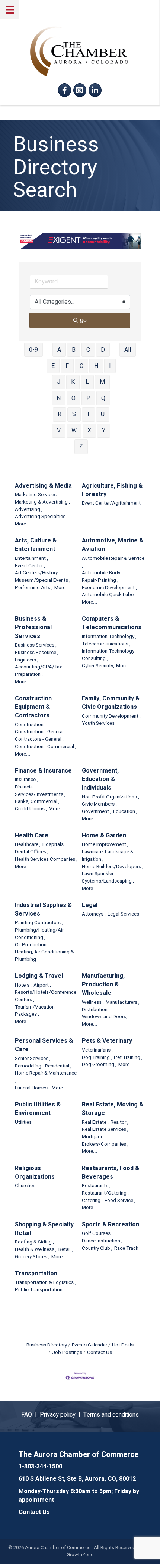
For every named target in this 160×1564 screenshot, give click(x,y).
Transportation (36, 1273)
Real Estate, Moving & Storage (112, 1109)
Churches (25, 1185)
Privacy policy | (61, 1414)
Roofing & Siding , (34, 1242)
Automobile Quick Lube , (109, 594)
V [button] (59, 430)
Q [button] (103, 398)
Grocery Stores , (32, 1257)
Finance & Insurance (43, 771)
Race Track (126, 1248)
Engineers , (26, 660)
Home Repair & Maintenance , (46, 1077)
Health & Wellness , (36, 1249)
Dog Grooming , (99, 1064)
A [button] (59, 349)
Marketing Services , (37, 494)
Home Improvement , (105, 844)
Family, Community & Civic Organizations (111, 702)
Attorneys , (94, 914)
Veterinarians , (97, 1050)
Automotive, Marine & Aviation (112, 545)
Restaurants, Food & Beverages (110, 1172)
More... (23, 524)
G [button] (81, 366)
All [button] (127, 349)
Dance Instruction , (102, 1241)
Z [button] (81, 446)
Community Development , (111, 716)
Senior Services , (33, 1058)
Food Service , (120, 1200)
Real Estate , (95, 1122)
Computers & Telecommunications (111, 623)
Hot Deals (123, 1345)
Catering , (92, 1200)
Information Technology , (109, 636)
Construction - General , (40, 731)
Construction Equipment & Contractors (33, 707)
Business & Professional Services (33, 627)
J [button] (58, 382)
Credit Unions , (31, 809)
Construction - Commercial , (45, 746)
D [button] (103, 349)
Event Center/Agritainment (111, 503)
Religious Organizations (35, 1172)
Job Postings (67, 1352)
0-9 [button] (33, 349)
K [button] (73, 382)
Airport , (42, 985)
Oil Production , (32, 945)
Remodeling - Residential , (43, 1066)
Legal (89, 905)
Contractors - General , (39, 739)
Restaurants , (96, 1185)
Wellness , (93, 1002)
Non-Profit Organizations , (110, 797)
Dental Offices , (31, 852)
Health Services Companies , (46, 859)
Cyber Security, (98, 666)
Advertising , (28, 509)
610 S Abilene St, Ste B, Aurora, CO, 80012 (77, 1478)
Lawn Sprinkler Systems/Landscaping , (108, 877)
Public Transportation (39, 1290)
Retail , (65, 1249)
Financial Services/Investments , (40, 791)
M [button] (102, 382)
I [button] (110, 366)
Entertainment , (31, 558)
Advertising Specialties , (41, 516)
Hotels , (23, 985)
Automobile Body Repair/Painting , (101, 577)
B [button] (74, 349)
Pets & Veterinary (107, 1041)
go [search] (83, 320)
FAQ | (30, 1414)
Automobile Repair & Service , (113, 562)
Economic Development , (109, 587)
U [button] (103, 414)
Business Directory (46, 1345)
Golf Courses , (97, 1233)
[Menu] (9, 9)
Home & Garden (104, 835)
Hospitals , (54, 844)
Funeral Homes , (32, 1088)
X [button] (89, 430)
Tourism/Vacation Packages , (35, 1011)
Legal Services (123, 914)
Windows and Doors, (104, 1016)
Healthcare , (28, 844)
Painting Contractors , (39, 922)
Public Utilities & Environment (38, 1109)
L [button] (87, 382)
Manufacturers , (123, 1002)
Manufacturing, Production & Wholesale (103, 984)
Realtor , (119, 1122)
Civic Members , (99, 804)
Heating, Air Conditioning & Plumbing (44, 956)
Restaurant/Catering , (105, 1193)
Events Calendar (89, 1345)
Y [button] (103, 430)
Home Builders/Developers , (112, 866)
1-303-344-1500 (40, 1466)
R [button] (59, 414)
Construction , (30, 724)
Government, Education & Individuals (100, 779)
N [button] (59, 398)
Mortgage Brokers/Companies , (105, 1140)
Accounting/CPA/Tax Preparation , (38, 671)
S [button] (74, 414)
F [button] (67, 366)
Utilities (23, 1122)
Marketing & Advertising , (42, 502)
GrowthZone (80, 1554)
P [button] (88, 398)
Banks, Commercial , (37, 801)
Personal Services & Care (44, 1045)
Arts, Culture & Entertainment (36, 545)
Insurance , (26, 779)
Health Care (31, 835)
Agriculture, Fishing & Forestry (112, 490)
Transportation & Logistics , (45, 1282)
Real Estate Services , (105, 1129)
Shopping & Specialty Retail (44, 1229)
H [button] (96, 366)
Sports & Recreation (110, 1225)
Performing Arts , (33, 587)
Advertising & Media (43, 486)
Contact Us (99, 1352)
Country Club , (97, 1248)
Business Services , (36, 645)
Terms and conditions (111, 1414)
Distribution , (96, 1009)
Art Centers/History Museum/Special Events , (42, 577)
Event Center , (30, 566)
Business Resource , (36, 652)
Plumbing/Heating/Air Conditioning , (39, 934)
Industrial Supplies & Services (43, 909)
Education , (125, 811)
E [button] (53, 366)
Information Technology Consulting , (108, 655)
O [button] (73, 398)
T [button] (88, 414)
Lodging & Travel (39, 976)
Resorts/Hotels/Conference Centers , (45, 996)
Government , (96, 811)
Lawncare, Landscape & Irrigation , (108, 856)
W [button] (74, 430)
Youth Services (98, 723)
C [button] (88, 349)
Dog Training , (97, 1057)
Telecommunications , (106, 644)
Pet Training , (128, 1057)
